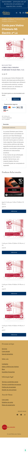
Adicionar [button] (14, 211)
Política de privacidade (9, 387)
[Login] (23, 12)
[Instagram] (21, 414)
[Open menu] (16, 13)
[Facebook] (17, 414)
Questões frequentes (8, 372)
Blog (3, 369)
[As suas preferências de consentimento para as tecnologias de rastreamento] (25, 450)
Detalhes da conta (7, 402)
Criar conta (5, 399)
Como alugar (6, 351)
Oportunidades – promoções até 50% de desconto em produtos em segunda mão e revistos (14, 4)
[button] (24, 39)
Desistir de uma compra (9, 390)
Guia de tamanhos (7, 354)
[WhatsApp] (24, 414)
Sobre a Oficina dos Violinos (10, 366)
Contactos (5, 364)
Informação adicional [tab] (9, 127)
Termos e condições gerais (10, 382)
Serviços (4, 349)
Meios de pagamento (8, 405)
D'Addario (7, 119)
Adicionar (16, 99)
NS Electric (7, 65)
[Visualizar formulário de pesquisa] (20, 12)
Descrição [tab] (6, 124)
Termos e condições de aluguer (11, 384)
